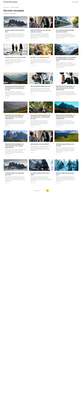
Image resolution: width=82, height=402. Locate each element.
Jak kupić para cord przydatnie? (39, 144)
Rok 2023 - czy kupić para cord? (39, 57)
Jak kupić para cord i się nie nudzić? (15, 57)
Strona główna (75, 2)
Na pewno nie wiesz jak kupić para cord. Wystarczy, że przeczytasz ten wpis (15, 88)
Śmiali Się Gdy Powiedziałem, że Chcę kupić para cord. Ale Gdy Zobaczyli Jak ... (65, 88)
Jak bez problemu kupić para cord (40, 86)
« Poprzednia (36, 190)
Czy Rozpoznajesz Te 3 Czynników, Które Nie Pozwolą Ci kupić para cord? (66, 59)
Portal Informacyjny (10, 2)
